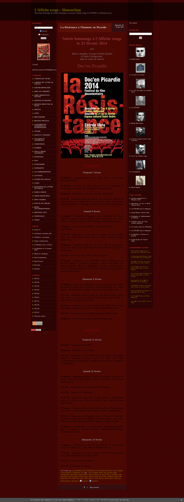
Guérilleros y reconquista (41, 237)
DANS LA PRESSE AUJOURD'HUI (40, 152)
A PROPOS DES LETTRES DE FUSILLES (43, 83)
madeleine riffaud (112, 476)
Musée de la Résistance (41, 253)
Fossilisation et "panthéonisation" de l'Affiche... (141, 217)
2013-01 (36, 312)
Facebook (94, 481)
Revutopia (37, 265)
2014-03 (36, 290)
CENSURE (37, 131)
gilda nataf (134, 290)
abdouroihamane (136, 251)
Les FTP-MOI (135, 107)
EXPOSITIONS (38, 157)
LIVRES (36, 183)
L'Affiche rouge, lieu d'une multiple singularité (139, 222)
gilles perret (88, 478)
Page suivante (94, 487)
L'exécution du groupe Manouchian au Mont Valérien (140, 262)
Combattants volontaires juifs (43, 233)
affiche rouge (103, 472)
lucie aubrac (102, 476)
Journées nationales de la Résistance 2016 (138, 198)
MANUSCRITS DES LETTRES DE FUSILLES (43, 187)
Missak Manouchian (137, 123)
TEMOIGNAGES (39, 216)
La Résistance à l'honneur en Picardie (140, 235)
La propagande (135, 171)
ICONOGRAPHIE (39, 164)
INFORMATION (39, 168)
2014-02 (36, 293)
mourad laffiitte (82, 474)
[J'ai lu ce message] (181, 500)
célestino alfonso (65, 481)
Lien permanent (66, 472)
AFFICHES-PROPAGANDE (42, 87)
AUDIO (36, 113)
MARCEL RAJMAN (40, 192)
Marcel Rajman (135, 187)
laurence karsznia (93, 474)
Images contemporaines (41, 241)
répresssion (117, 478)
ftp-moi (110, 472)
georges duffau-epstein (80, 476)
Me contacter (133, 23)
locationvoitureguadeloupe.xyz (140, 256)
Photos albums (135, 45)
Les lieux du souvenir (138, 75)
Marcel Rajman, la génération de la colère (141, 291)
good (132, 261)
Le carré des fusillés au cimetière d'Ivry (141, 91)
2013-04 (36, 308)
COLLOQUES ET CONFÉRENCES (39, 139)
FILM (36, 160)
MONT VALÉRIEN (40, 199)
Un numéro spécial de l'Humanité (141, 227)
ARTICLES (37, 109)
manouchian (73, 474)
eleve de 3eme (135, 273)
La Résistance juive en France (43, 244)
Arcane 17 (37, 229)
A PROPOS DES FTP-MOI (42, 78)
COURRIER (37, 148)
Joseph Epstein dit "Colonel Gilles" (139, 240)
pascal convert (68, 476)
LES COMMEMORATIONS (42, 172)
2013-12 (36, 301)
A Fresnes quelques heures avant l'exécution (141, 139)
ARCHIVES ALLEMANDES (42, 100)
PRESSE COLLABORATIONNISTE (42, 207)
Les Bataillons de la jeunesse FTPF (42, 249)
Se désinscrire (45, 34)
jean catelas (80, 478)
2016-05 (36, 278)
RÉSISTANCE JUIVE (40, 212)
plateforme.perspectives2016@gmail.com (44, 69)
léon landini (72, 478)
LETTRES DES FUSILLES (42, 179)
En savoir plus (124, 500)
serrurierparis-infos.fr (137, 280)
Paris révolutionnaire (40, 257)
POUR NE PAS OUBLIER (42, 203)
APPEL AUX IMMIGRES (42, 91)
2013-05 (36, 305)
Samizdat (37, 268)
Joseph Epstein (135, 59)
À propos (35, 64)
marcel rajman (109, 478)
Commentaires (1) (77, 472)
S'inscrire (44, 31)
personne (133, 266)
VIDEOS (36, 220)
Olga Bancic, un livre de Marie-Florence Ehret (141, 204)
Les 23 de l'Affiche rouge (139, 156)
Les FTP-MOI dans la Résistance (141, 208)
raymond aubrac (93, 476)
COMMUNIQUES (39, 144)
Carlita (133, 285)
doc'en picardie (93, 472)
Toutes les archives (40, 316)
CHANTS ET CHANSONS (42, 135)
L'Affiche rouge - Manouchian (58, 10)
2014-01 (36, 297)
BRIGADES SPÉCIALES (41, 120)
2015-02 (36, 286)
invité (132, 301)
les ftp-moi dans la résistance (109, 474)
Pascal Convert (38, 261)
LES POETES (38, 175)
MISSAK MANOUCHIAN (42, 196)
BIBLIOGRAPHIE (39, 117)
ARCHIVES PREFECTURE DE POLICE (43, 104)
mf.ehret (133, 296)
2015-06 (36, 282)
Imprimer (85, 481)
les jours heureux (98, 478)
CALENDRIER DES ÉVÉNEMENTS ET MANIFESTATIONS (40, 126)
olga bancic (74, 481)
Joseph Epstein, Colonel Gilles (140, 212)
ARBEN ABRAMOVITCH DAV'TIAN (42, 95)
